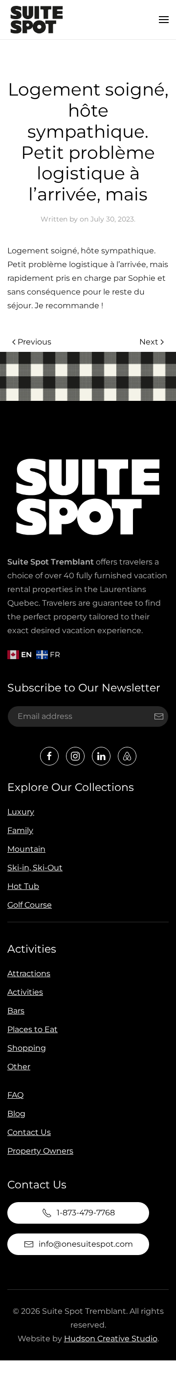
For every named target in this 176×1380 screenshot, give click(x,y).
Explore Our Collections (70, 787)
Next (148, 341)
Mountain (26, 849)
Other (18, 1066)
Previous (34, 341)
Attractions (28, 973)
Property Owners (40, 1151)
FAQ (15, 1095)
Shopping (26, 1048)
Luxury (20, 811)
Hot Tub (23, 886)
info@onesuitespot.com (86, 1244)
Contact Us (29, 1132)
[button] (164, 19)
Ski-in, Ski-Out (35, 867)
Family (20, 830)
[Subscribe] (159, 716)
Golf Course (29, 905)
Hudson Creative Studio (110, 1338)
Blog (16, 1113)
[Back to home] (36, 19)
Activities (31, 949)
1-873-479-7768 (86, 1212)
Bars (15, 1010)
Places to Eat (32, 1029)
